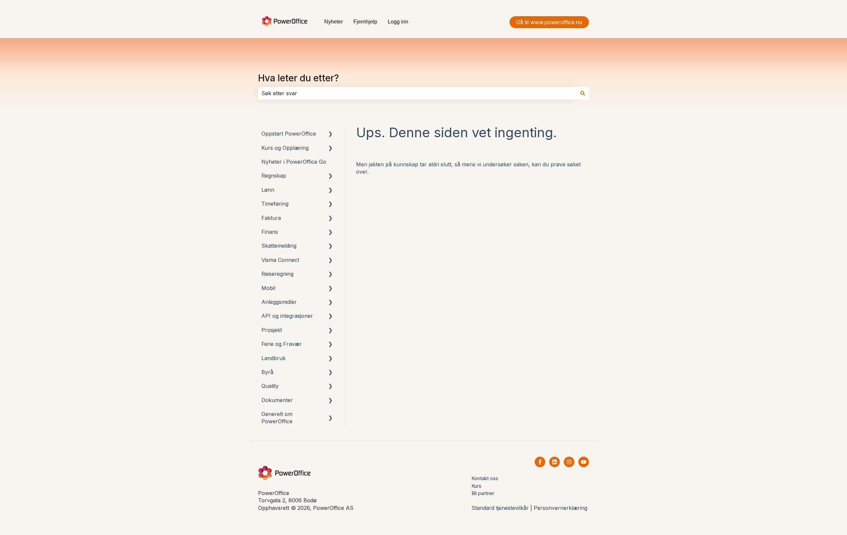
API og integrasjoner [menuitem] (287, 315)
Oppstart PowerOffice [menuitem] (288, 133)
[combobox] (417, 93)
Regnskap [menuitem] (273, 175)
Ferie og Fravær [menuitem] (281, 344)
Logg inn (398, 21)
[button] (330, 134)
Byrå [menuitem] (267, 372)
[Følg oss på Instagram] (569, 462)
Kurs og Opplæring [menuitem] (285, 147)
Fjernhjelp (365, 21)
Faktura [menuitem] (271, 218)
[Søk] (582, 93)
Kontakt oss (484, 478)
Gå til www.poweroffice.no (549, 22)
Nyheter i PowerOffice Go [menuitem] (293, 161)
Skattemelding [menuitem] (278, 245)
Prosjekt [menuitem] (271, 330)
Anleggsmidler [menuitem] (279, 302)
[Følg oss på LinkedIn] (554, 462)
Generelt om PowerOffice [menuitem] (276, 418)
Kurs (476, 486)
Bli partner (482, 493)
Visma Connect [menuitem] (280, 260)
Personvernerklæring (560, 508)
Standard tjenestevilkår (500, 508)
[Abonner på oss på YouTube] (583, 462)
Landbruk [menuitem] (273, 358)
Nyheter (333, 21)
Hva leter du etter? (298, 78)
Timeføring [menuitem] (275, 203)
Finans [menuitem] (269, 231)
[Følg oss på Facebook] (540, 462)
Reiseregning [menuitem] (277, 273)
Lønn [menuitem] (267, 189)
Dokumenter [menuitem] (277, 400)
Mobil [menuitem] (268, 288)
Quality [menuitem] (270, 386)
